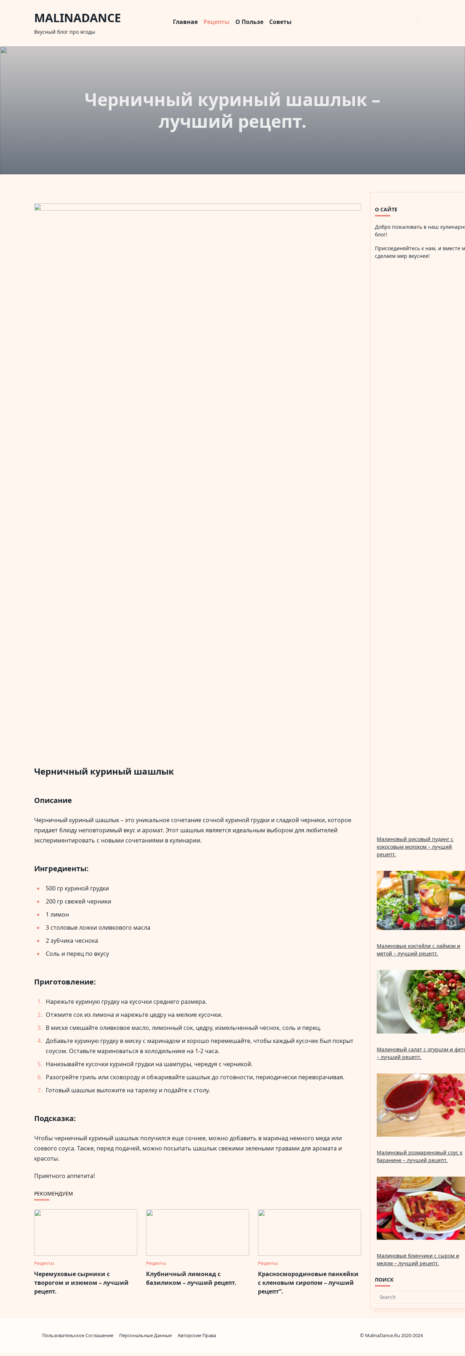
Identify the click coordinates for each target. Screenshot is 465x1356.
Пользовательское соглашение (77, 1335)
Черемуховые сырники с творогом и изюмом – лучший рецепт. (81, 1282)
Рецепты (216, 22)
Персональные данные (145, 1335)
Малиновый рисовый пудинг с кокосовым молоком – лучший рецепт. (415, 847)
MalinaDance (77, 17)
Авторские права (197, 1335)
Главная (185, 22)
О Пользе (249, 22)
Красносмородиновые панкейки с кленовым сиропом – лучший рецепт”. (308, 1282)
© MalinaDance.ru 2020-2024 (391, 1335)
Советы (280, 22)
